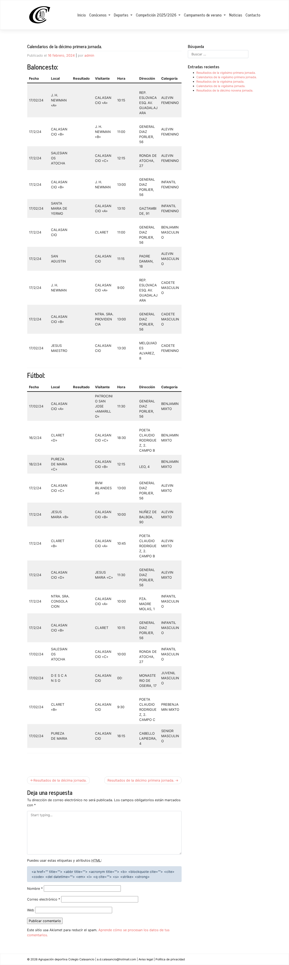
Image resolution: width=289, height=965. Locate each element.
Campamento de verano (203, 15)
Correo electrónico (43, 899)
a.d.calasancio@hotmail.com (116, 959)
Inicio (81, 15)
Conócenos (98, 15)
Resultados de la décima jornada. (60, 780)
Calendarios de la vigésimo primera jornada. (226, 77)
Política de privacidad (170, 959)
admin (89, 55)
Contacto (252, 15)
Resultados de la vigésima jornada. (220, 81)
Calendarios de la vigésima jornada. (220, 86)
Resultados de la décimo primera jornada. (140, 780)
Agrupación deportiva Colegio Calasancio (66, 959)
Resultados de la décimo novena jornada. (224, 90)
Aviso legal (146, 959)
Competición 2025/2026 (157, 15)
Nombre (35, 888)
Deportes (121, 15)
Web (30, 910)
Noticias (235, 15)
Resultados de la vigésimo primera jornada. (226, 72)
